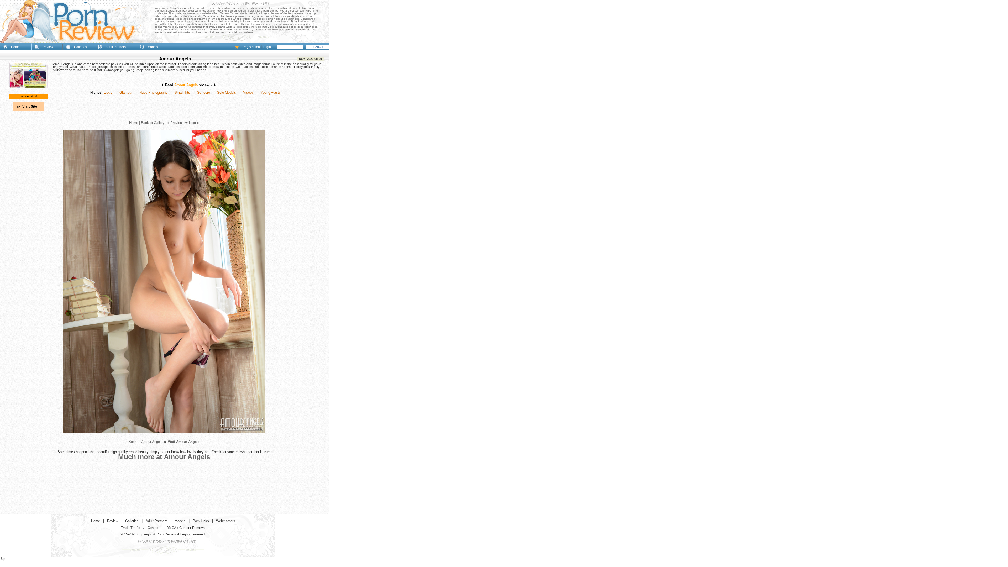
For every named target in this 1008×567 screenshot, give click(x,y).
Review (48, 47)
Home (15, 47)
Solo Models (226, 92)
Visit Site (29, 106)
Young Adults (271, 92)
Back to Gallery (153, 123)
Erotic (107, 92)
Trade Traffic (130, 528)
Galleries (80, 47)
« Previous (175, 123)
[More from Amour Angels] (164, 437)
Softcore (203, 92)
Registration (251, 47)
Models (153, 47)
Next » (194, 123)
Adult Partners (116, 47)
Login (267, 47)
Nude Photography (153, 92)
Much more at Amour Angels (164, 456)
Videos (248, 92)
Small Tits (182, 92)
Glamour (125, 92)
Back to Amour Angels (145, 442)
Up (3, 559)
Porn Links (201, 521)
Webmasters (225, 521)
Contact (153, 528)
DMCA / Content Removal (186, 528)
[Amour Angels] (28, 92)
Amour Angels (175, 58)
